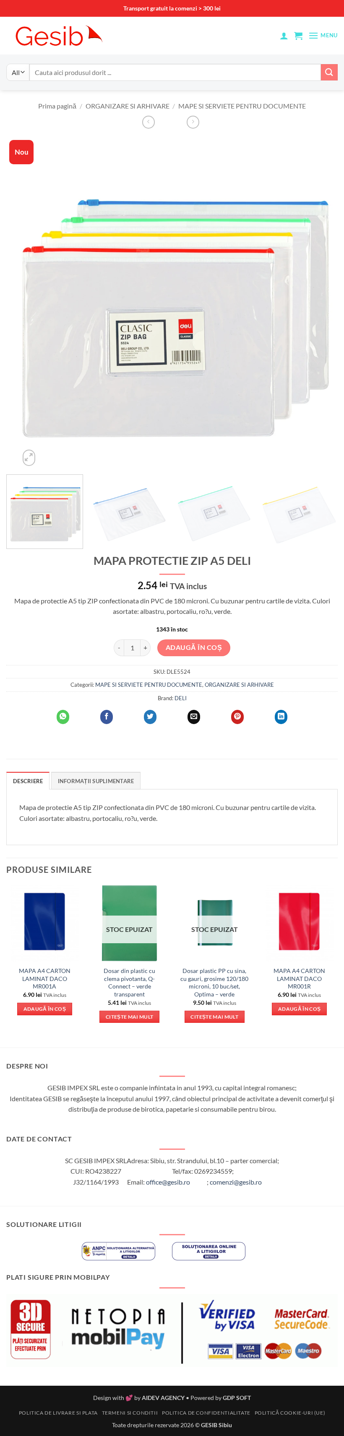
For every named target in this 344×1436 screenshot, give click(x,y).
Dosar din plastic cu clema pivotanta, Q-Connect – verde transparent (129, 982)
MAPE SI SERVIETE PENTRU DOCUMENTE (242, 106)
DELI (181, 698)
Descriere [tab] (28, 781)
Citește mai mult (130, 1016)
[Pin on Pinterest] (237, 717)
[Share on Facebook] (106, 717)
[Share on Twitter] (150, 717)
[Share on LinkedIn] (281, 717)
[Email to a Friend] (194, 717)
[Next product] (148, 122)
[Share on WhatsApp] (63, 717)
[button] (298, 35)
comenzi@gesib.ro (236, 1182)
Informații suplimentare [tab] (96, 781)
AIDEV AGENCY (163, 1397)
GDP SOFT (237, 1397)
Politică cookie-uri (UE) (290, 1413)
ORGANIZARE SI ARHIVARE (127, 106)
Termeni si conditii (130, 1413)
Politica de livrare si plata (58, 1413)
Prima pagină (57, 106)
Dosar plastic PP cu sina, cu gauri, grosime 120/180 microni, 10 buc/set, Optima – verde (214, 982)
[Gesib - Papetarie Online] (58, 35)
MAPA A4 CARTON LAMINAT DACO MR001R (299, 978)
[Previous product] (193, 122)
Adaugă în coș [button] (44, 1009)
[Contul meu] (284, 35)
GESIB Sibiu (216, 1424)
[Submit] (329, 72)
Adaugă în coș (194, 647)
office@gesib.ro (168, 1182)
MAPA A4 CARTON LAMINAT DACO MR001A (44, 978)
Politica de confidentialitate (206, 1413)
